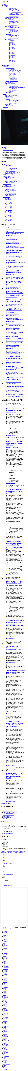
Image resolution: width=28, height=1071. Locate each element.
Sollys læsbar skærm (14, 22)
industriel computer (10, 29)
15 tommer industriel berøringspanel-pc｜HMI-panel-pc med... (14, 272)
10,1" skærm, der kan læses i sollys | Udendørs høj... (14, 378)
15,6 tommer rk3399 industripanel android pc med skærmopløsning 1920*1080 (15, 648)
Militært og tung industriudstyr (16, 75)
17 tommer (11, 53)
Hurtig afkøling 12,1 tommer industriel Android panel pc (14, 582)
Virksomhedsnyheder (14, 100)
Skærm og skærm (10, 18)
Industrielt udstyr (10, 68)
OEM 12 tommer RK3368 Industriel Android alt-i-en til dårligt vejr (14, 443)
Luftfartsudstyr (12, 77)
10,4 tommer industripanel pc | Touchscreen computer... (15, 386)
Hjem (4, 4)
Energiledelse (9, 92)
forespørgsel (9, 435)
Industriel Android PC (14, 27)
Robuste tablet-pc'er (13, 38)
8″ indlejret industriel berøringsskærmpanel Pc (13, 242)
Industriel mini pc (13, 31)
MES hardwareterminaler (12, 17)
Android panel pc (16, 10)
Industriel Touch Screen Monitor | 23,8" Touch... (13, 328)
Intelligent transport (13, 86)
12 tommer (11, 47)
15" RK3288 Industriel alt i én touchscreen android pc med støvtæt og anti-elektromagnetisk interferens (15, 623)
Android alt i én (9, 26)
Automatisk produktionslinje (15, 70)
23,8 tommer (12, 61)
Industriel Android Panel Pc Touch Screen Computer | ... (14, 395)
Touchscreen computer (14, 32)
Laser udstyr (12, 69)
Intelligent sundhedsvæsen (12, 81)
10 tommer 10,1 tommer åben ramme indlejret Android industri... (15, 233)
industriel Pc (20, 852)
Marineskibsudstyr (13, 78)
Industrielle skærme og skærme (10, 812)
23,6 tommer (12, 60)
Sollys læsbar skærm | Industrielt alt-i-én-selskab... (14, 337)
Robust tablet (9, 34)
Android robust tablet (14, 35)
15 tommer (11, 51)
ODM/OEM (6, 65)
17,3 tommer (12, 55)
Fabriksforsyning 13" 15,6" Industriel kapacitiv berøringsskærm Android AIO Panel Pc (15, 775)
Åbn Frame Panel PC (14, 9)
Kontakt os (5, 107)
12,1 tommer (12, 48)
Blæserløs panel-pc (13, 16)
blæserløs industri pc (13, 30)
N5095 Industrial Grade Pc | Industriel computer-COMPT (14, 292)
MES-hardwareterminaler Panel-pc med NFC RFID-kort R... (15, 282)
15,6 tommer (12, 52)
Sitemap (2, 849)
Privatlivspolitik (9, 105)
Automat (11, 91)
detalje (13, 435)
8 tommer (11, 42)
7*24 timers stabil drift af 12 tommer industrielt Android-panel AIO (14, 491)
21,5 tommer (12, 58)
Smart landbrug (9, 82)
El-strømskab (12, 73)
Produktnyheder (12, 101)
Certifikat (8, 104)
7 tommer (11, 40)
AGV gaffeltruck (16, 88)
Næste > (4, 803)
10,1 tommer (12, 43)
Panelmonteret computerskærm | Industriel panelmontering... (14, 368)
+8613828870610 (7, 885)
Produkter (5, 5)
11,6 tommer (12, 45)
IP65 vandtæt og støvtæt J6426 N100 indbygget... (13, 300)
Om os (4, 94)
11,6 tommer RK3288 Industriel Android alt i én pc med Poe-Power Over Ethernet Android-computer (15, 724)
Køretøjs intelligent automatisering (17, 87)
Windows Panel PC (16, 12)
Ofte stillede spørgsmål (11, 95)
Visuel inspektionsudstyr (14, 71)
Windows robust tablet (14, 36)
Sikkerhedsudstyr (13, 79)
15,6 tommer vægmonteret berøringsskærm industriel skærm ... (14, 252)
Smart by (8, 85)
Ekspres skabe (12, 90)
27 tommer (11, 62)
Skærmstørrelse (9, 39)
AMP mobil (7, 849)
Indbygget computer (13, 13)
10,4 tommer (12, 44)
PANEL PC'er (12, 8)
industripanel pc (4, 852)
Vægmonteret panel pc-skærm (16, 14)
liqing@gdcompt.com (8, 833)
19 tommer (11, 57)
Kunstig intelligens (10, 83)
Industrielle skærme (13, 21)
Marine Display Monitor (14, 23)
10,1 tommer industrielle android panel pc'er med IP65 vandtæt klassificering (15, 543)
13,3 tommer (12, 49)
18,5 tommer (12, 56)
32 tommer (11, 64)
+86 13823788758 (7, 863)
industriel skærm (22, 851)
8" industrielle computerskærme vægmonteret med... (15, 262)
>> (6, 803)
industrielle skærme (12, 852)
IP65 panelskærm (13, 25)
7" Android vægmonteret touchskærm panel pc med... (14, 357)
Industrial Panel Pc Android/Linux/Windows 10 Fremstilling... (14, 319)
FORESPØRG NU (5, 839)
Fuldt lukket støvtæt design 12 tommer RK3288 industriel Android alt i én (15, 410)
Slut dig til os (9, 96)
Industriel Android (5, 851)
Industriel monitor (13, 19)
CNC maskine (12, 74)
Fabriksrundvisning (10, 98)
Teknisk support (12, 103)
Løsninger (5, 66)
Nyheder (8, 99)
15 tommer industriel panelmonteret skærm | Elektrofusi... (13, 346)
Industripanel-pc (10, 6)
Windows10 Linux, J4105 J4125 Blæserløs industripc (14, 309)
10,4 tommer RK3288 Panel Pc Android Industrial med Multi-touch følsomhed (15, 672)
